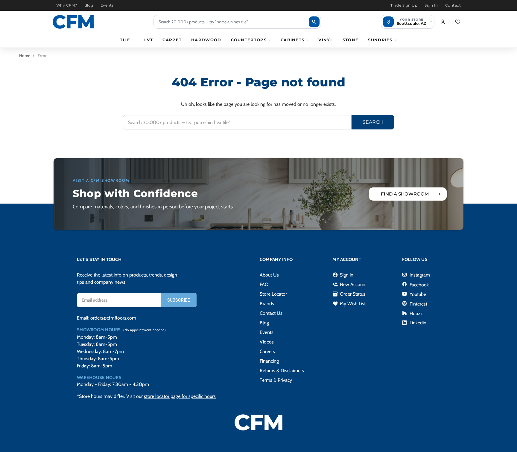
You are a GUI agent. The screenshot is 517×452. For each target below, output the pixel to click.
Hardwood (206, 39)
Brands (267, 303)
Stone (351, 39)
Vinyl (325, 39)
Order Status (348, 294)
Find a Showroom (405, 194)
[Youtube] (404, 293)
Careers (267, 351)
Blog (88, 5)
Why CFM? (66, 5)
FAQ (264, 284)
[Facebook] (404, 284)
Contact (453, 5)
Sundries (380, 39)
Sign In (431, 5)
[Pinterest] (404, 303)
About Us (269, 275)
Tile (125, 39)
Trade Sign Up (403, 5)
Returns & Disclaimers (282, 370)
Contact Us (271, 313)
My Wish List (349, 304)
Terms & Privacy (276, 380)
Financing (269, 361)
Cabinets (292, 39)
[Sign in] (442, 21)
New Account (349, 285)
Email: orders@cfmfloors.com (106, 318)
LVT (148, 39)
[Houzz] (404, 313)
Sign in (342, 275)
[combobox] (237, 22)
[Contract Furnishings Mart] (73, 22)
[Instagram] (404, 274)
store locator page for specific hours (180, 396)
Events (107, 5)
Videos (267, 342)
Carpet (172, 39)
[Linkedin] (404, 322)
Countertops (249, 39)
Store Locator (273, 294)
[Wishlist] (457, 21)
